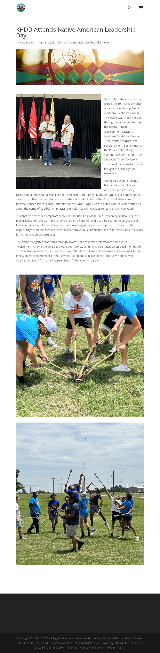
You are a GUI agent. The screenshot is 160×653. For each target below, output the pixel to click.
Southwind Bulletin (97, 42)
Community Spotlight (70, 42)
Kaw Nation (27, 42)
